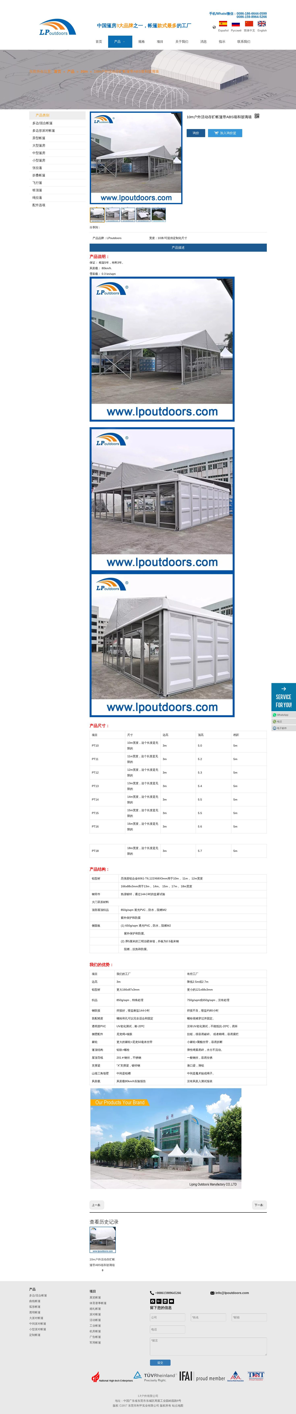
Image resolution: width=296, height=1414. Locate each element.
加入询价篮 (228, 133)
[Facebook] (152, 1301)
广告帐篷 (95, 1336)
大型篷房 (38, 145)
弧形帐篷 (34, 1306)
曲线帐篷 (34, 1301)
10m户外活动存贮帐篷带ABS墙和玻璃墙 (102, 1262)
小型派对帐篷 (37, 1329)
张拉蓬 (37, 168)
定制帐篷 (34, 1334)
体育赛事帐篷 (98, 1303)
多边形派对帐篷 (43, 130)
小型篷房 (38, 160)
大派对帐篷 (36, 1318)
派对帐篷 (95, 1314)
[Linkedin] (165, 1301)
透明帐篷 (34, 1312)
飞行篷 (37, 182)
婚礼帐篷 (95, 1308)
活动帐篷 (95, 1320)
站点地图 (177, 1405)
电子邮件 (282, 728)
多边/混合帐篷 (42, 123)
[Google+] (158, 1301)
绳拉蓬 (37, 197)
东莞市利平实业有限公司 (143, 1405)
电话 (279, 721)
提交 (160, 1362)
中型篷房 (38, 153)
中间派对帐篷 (37, 1323)
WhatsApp (282, 714)
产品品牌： (100, 238)
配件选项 (38, 205)
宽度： (153, 238)
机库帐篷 (95, 1331)
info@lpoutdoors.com (232, 1293)
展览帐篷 (95, 1297)
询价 (196, 133)
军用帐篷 (95, 1342)
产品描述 (178, 247)
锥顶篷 (37, 190)
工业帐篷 (95, 1325)
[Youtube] (171, 1301)
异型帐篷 (38, 138)
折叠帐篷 (38, 175)
